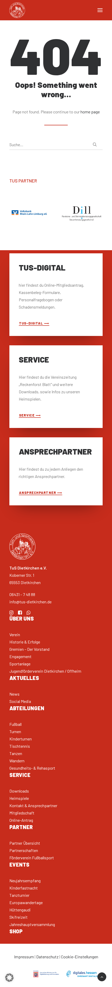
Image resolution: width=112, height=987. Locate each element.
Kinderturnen (20, 738)
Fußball (15, 724)
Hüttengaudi (20, 909)
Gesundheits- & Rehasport (32, 767)
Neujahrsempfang (25, 880)
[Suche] (56, 144)
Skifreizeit (18, 917)
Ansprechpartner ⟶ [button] (40, 492)
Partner (21, 827)
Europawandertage (26, 902)
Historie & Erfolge (24, 641)
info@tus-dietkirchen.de (30, 601)
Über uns (21, 618)
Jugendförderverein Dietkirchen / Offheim (45, 671)
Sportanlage (19, 663)
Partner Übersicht (24, 843)
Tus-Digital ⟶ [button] (34, 323)
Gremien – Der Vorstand (29, 649)
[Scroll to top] (101, 976)
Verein (14, 634)
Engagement (20, 656)
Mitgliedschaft (21, 812)
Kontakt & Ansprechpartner (33, 805)
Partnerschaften (23, 850)
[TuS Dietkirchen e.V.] (17, 10)
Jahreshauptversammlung (32, 924)
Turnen (15, 731)
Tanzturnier (19, 895)
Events (19, 864)
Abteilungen (26, 708)
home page (90, 111)
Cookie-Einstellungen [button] (79, 956)
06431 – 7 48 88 (22, 594)
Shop (16, 931)
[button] (95, 144)
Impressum (24, 956)
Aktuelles (24, 678)
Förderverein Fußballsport (31, 857)
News (14, 693)
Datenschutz (47, 956)
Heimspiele (19, 798)
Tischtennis (19, 746)
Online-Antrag (21, 820)
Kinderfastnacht (23, 887)
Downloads (19, 790)
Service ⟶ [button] (30, 415)
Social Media (20, 701)
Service (19, 775)
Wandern (16, 760)
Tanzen (15, 753)
